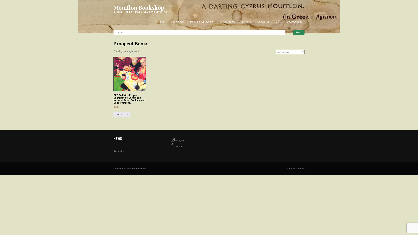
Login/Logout (294, 21)
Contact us (263, 21)
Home (161, 21)
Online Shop (177, 21)
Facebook (178, 146)
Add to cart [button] (122, 114)
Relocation (118, 151)
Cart (278, 21)
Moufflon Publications (202, 21)
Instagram (180, 140)
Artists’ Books (227, 21)
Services (246, 21)
